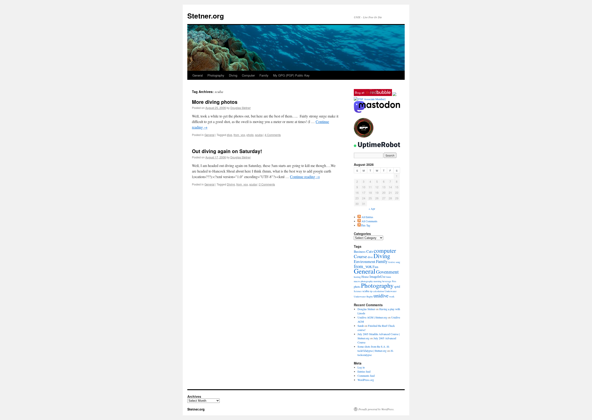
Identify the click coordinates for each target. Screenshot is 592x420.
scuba (259, 135)
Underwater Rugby (363, 296)
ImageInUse (377, 276)
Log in (361, 367)
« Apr (372, 208)
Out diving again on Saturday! (227, 151)
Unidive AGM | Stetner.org (372, 317)
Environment (364, 261)
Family (263, 75)
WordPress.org (366, 380)
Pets (394, 281)
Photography (215, 75)
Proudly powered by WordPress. (376, 409)
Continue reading (305, 176)
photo (250, 135)
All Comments (369, 221)
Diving (233, 75)
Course (360, 256)
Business (360, 251)
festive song (394, 262)
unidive (380, 295)
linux (388, 276)
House (365, 277)
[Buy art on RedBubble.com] (373, 95)
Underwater (391, 291)
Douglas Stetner (240, 108)
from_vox (239, 135)
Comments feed (366, 375)
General (197, 75)
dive (229, 135)
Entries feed (364, 371)
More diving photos (214, 101)
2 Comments (267, 184)
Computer (248, 75)
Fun (375, 266)
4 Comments (273, 135)
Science (358, 291)
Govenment (387, 272)
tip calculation (377, 291)
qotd (397, 286)
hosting (357, 276)
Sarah (361, 325)
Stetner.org (205, 16)
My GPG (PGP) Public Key (291, 75)
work (391, 296)
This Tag (365, 225)
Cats (369, 251)
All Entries (367, 217)
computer (385, 250)
